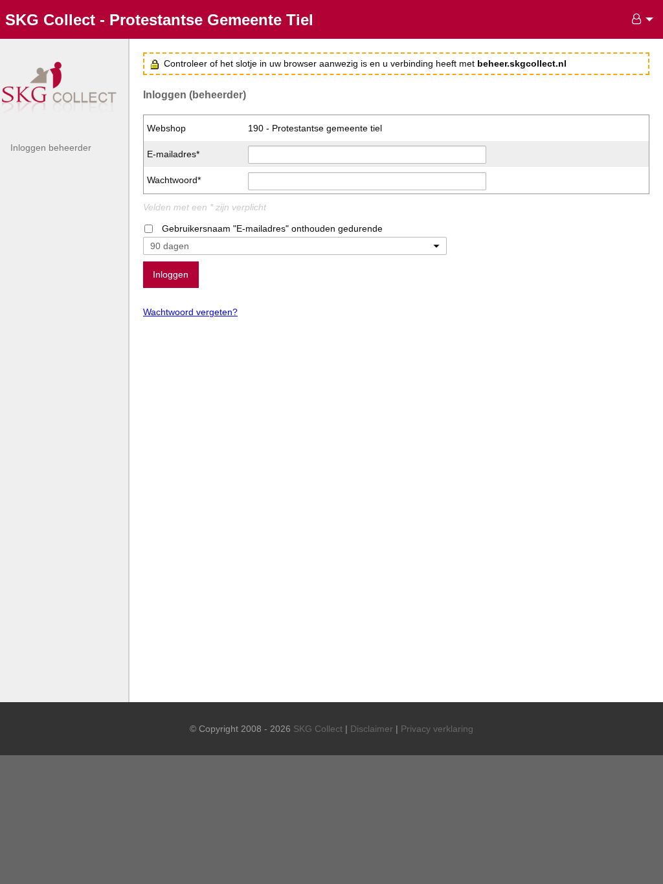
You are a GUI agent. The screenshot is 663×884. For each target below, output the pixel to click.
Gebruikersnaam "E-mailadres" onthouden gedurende (272, 228)
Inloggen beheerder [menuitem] (50, 147)
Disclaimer (371, 729)
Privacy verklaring (437, 729)
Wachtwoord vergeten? (190, 312)
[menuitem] (639, 19)
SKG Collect (318, 729)
